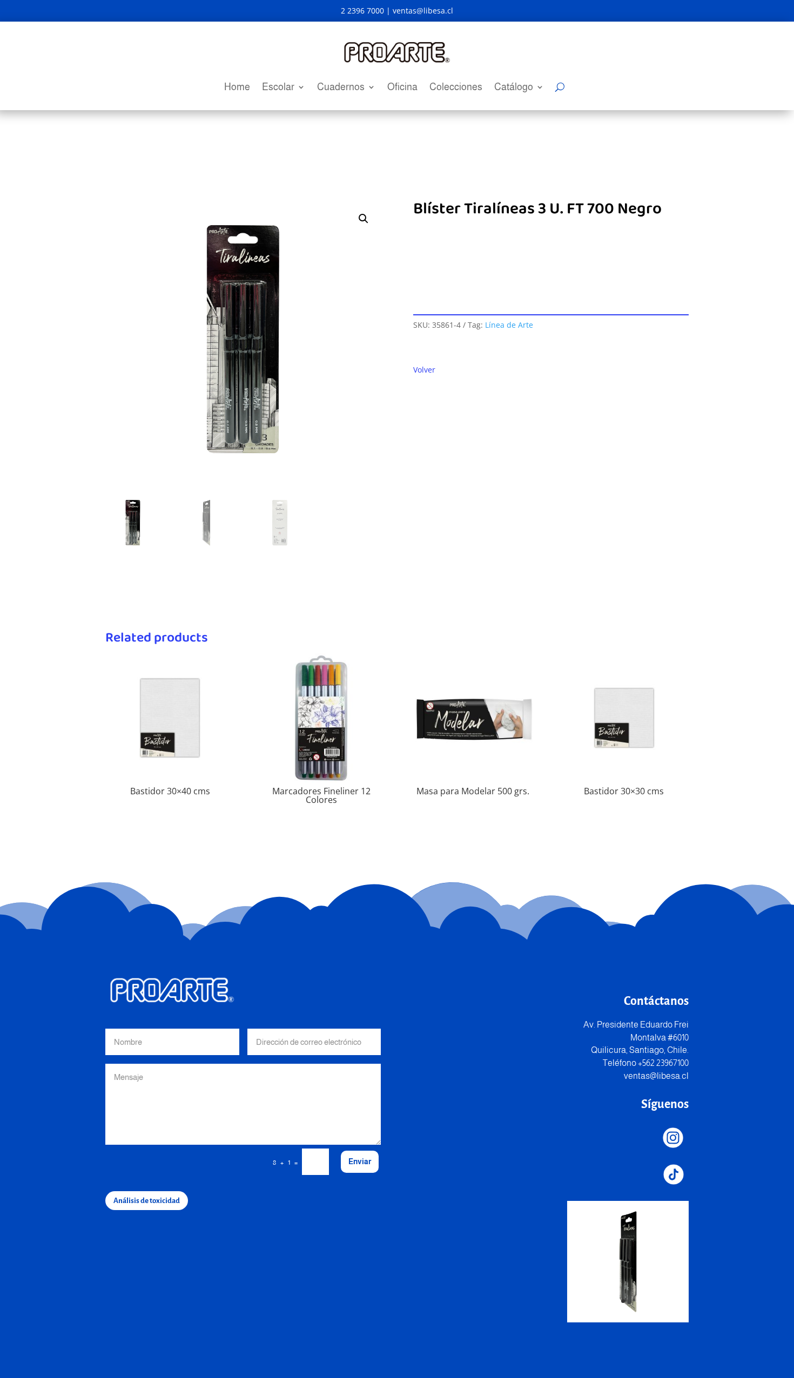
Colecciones (455, 87)
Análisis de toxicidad (146, 1201)
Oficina (402, 87)
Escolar (278, 87)
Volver (424, 369)
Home (237, 87)
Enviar (359, 1161)
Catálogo (513, 87)
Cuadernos (341, 87)
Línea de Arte (509, 325)
